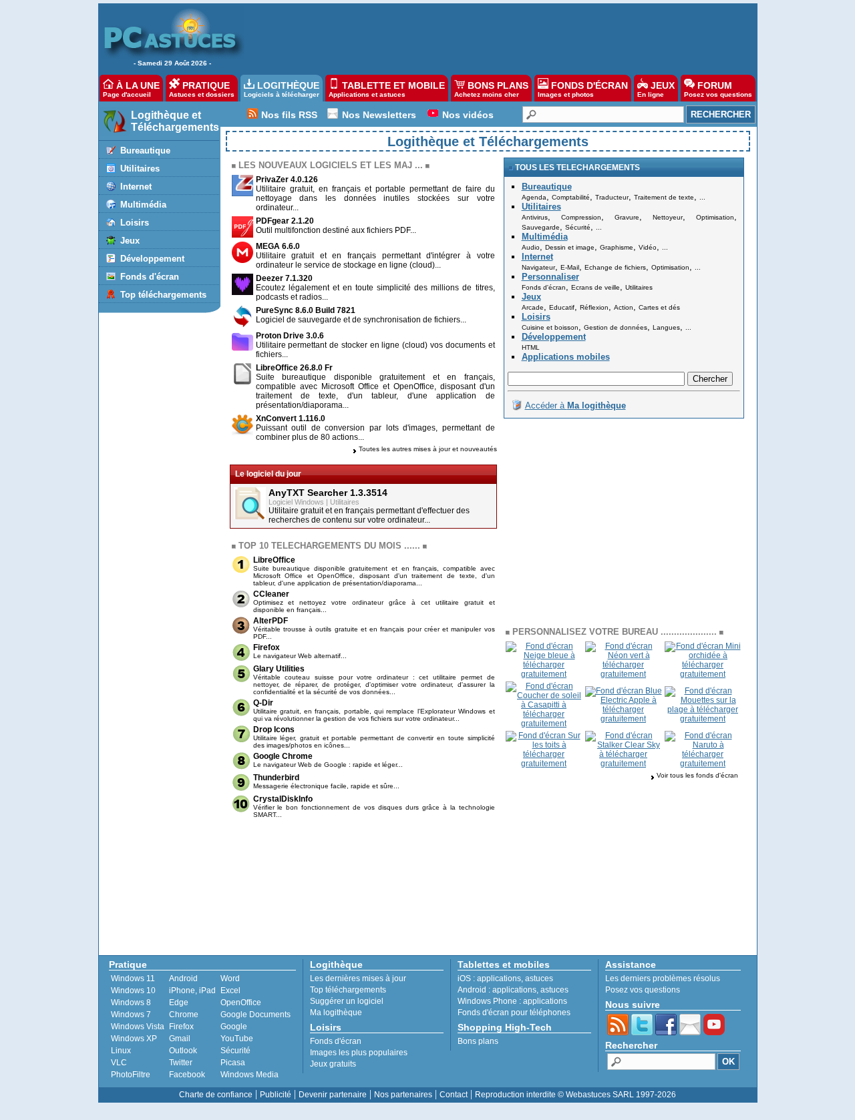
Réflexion (594, 307)
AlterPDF (270, 620)
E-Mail (569, 267)
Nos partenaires (403, 1094)
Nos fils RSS (289, 114)
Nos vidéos (468, 114)
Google (233, 1026)
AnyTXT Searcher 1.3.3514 (328, 492)
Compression (581, 217)
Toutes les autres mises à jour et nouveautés (428, 449)
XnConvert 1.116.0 (290, 418)
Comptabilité (571, 197)
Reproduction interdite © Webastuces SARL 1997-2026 (575, 1094)
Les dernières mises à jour (358, 978)
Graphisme (616, 247)
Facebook (187, 1074)
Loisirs (134, 223)
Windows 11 (133, 978)
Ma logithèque (336, 1012)
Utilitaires (140, 169)
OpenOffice (240, 1002)
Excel (230, 990)
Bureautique (145, 151)
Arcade (533, 307)
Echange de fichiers (615, 267)
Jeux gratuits (333, 1064)
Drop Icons (274, 729)
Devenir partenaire (333, 1094)
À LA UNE (131, 89)
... (702, 197)
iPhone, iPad (192, 990)
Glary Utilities (279, 668)
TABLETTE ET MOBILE (387, 89)
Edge (178, 1002)
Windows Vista (137, 1026)
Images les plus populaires (358, 1052)
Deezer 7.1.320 (284, 278)
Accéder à (575, 405)
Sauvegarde (541, 227)
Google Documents (255, 1014)
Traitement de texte (664, 197)
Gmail (179, 1038)
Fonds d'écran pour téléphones (514, 1012)
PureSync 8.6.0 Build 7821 (305, 310)
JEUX (656, 89)
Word (230, 978)
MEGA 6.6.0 (278, 246)
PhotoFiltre (130, 1074)
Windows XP (134, 1038)
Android (183, 978)
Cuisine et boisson (550, 327)
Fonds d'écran (149, 277)
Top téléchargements (163, 295)
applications (499, 978)
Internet (136, 187)
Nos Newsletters (379, 114)
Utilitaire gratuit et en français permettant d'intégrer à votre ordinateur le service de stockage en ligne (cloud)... (375, 260)
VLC (119, 1062)
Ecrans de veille (595, 287)
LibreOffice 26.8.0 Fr (294, 367)
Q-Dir (263, 703)
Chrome (183, 1014)
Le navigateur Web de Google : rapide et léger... (328, 764)
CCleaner (271, 594)
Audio (531, 247)
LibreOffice (274, 560)
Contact (454, 1094)
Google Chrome (283, 756)
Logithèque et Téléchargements (175, 121)
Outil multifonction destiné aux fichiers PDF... (336, 230)
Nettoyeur (668, 217)
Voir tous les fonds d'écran (697, 775)
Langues (666, 327)
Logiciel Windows (296, 502)
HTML (531, 347)
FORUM (718, 89)
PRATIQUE (201, 89)
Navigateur (538, 267)
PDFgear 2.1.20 (285, 221)
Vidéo (648, 247)
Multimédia (143, 205)
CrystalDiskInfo (283, 799)
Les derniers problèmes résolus (662, 978)
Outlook (183, 1050)
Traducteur (612, 197)
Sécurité (577, 227)
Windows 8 (131, 1002)
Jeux (130, 241)
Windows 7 (131, 1014)
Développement (152, 259)
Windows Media (249, 1074)
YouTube (236, 1038)
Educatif (561, 307)
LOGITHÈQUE (281, 89)
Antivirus (535, 217)
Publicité (275, 1094)
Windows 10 (133, 990)
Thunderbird (276, 777)
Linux (121, 1050)
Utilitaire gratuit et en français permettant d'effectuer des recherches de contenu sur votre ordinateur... (369, 515)
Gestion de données (615, 327)
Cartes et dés (659, 307)
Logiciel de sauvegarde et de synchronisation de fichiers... (361, 319)
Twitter (180, 1062)
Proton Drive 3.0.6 (290, 335)
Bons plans (478, 1041)
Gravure (627, 217)
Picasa (232, 1062)
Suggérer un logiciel (346, 1001)
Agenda (534, 197)
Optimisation (715, 217)
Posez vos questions (642, 990)
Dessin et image (569, 247)
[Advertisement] (493, 37)
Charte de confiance (215, 1094)
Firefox (266, 647)
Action (623, 307)
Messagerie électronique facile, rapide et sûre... (326, 786)
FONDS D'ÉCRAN (583, 89)
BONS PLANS (491, 89)
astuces (539, 978)
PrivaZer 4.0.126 (287, 179)
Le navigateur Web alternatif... (300, 655)
